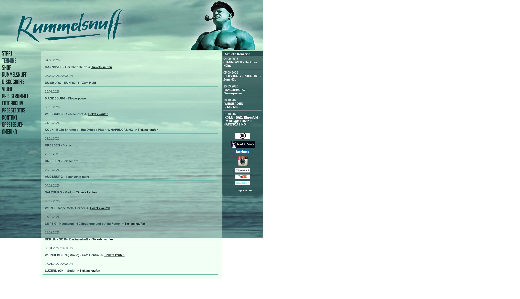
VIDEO (7, 89)
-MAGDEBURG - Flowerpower (235, 91)
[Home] (99, 41)
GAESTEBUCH (13, 124)
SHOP (6, 67)
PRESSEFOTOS (13, 110)
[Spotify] (242, 137)
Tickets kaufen (101, 67)
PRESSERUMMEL (15, 96)
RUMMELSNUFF (14, 74)
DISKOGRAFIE (13, 82)
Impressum (244, 190)
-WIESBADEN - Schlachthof (234, 105)
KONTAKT (9, 117)
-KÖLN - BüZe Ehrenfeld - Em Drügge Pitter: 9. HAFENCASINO (241, 121)
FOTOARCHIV (12, 103)
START (7, 53)
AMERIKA (9, 131)
